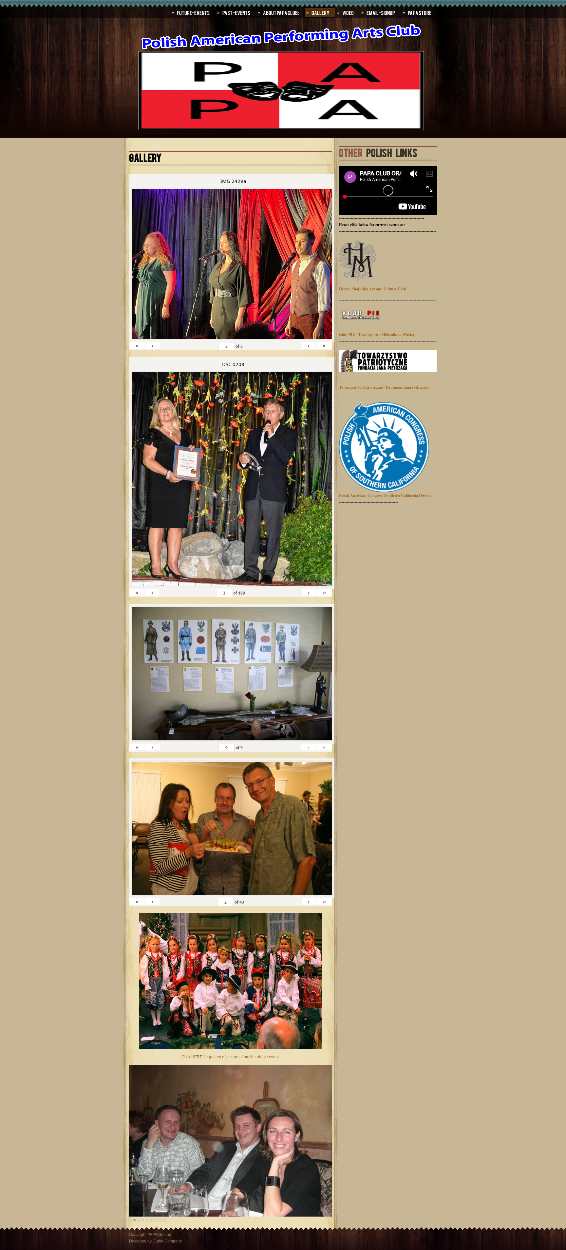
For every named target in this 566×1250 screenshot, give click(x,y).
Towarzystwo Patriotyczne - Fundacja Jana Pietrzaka (383, 387)
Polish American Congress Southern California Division (386, 495)
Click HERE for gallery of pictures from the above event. (230, 1057)
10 (165, 1220)
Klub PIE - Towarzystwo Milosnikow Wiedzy (377, 334)
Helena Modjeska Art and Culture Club (372, 289)
